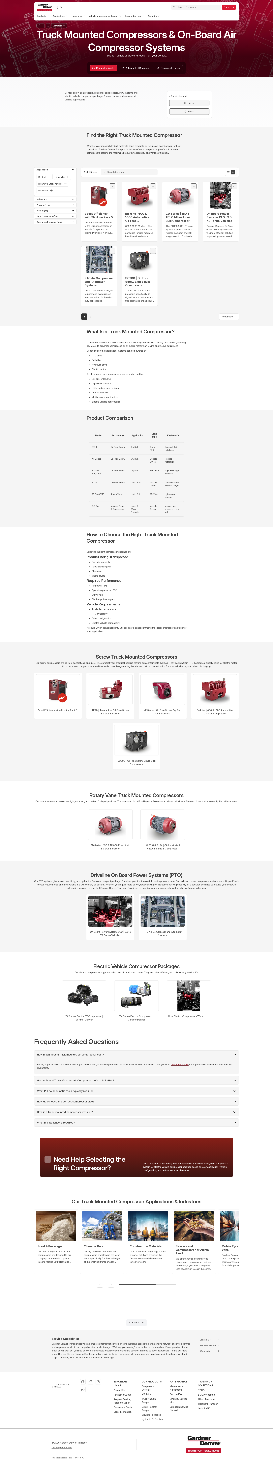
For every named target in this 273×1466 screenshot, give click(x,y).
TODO (201, 1390)
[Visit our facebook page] (90, 1381)
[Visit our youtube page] (98, 1381)
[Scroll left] (100, 1284)
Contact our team (180, 1064)
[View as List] (228, 172)
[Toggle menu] (112, 186)
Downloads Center (123, 1407)
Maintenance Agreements (176, 1388)
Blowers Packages (151, 1414)
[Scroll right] (111, 1284)
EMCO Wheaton (206, 1394)
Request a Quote (122, 1394)
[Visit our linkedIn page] (83, 1381)
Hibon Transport (206, 1399)
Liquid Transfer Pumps (149, 1408)
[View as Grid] (233, 172)
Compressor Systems (148, 1388)
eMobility (146, 1394)
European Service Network (179, 1408)
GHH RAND (204, 1408)
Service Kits (176, 1394)
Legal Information (122, 1411)
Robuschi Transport (208, 1403)
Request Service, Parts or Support (122, 1401)
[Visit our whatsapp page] (83, 1389)
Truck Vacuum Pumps (149, 1400)
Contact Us (119, 1390)
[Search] (174, 7)
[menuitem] (43, 16)
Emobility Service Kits (178, 1400)
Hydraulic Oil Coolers (152, 1419)
